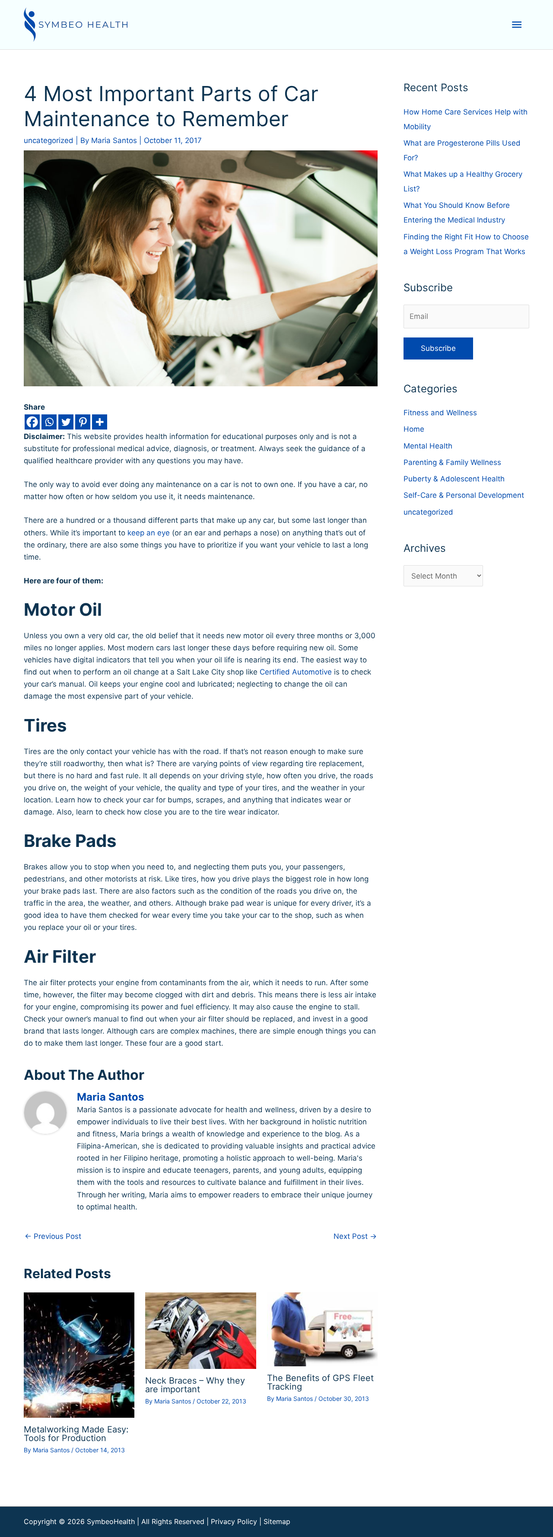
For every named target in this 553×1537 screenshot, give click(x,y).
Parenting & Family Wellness (452, 462)
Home (414, 429)
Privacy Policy (234, 1521)
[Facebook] (32, 422)
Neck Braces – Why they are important (195, 1384)
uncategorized (48, 140)
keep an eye (149, 532)
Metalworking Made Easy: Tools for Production (76, 1433)
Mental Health (428, 446)
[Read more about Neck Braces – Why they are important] (200, 1330)
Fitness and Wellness (440, 412)
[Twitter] (65, 422)
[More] (99, 422)
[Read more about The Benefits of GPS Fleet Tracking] (322, 1328)
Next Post (355, 1236)
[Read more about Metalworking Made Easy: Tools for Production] (79, 1354)
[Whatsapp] (49, 422)
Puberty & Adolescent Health (454, 478)
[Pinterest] (82, 422)
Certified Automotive (296, 672)
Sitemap (277, 1521)
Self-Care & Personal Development (464, 495)
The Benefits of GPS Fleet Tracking (320, 1382)
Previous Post (53, 1236)
